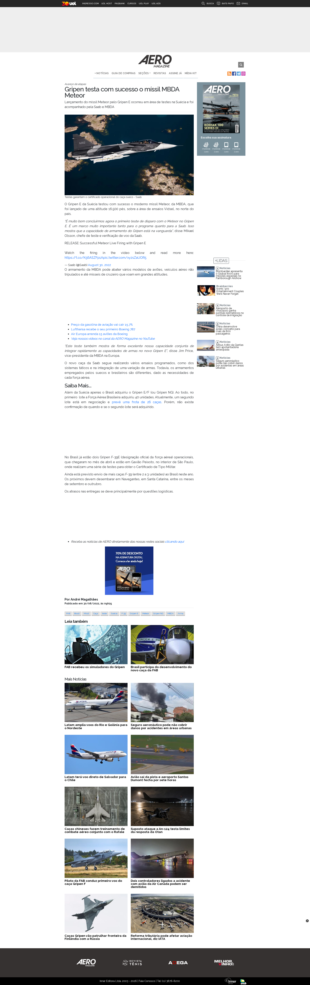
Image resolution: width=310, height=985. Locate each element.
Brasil (77, 613)
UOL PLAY (144, 3)
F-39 (124, 613)
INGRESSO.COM (90, 3)
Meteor (145, 613)
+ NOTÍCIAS (102, 73)
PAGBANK (120, 3)
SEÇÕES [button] (143, 73)
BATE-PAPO (228, 3)
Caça (95, 613)
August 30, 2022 (99, 265)
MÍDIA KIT (191, 73)
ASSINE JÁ (175, 73)
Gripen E (134, 613)
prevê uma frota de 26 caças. (137, 402)
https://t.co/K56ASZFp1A (84, 258)
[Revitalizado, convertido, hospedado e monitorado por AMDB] (243, 981)
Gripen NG (158, 613)
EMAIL (245, 3)
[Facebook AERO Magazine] (233, 73)
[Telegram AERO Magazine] (238, 73)
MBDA (170, 613)
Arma (180, 613)
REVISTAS (160, 73)
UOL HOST (106, 3)
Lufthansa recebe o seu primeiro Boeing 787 (103, 329)
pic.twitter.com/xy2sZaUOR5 (124, 258)
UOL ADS (156, 3)
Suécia (114, 613)
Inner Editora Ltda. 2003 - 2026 (118, 981)
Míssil (86, 613)
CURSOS (131, 3)
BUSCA (210, 3)
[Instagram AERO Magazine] (243, 73)
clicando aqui (174, 541)
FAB (68, 613)
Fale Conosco (147, 981)
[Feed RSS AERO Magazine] (229, 73)
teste (104, 613)
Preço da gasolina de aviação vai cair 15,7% (102, 324)
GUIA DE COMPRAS (123, 73)
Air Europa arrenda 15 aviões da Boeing (99, 334)
